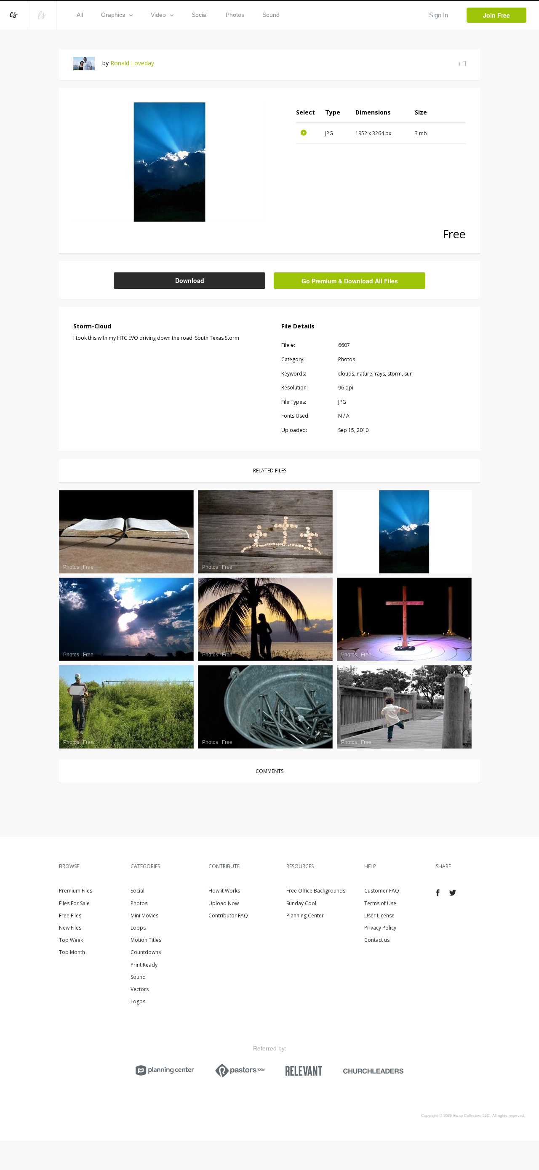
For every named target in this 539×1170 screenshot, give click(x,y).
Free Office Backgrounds (315, 890)
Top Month (72, 952)
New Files (70, 927)
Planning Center (305, 915)
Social (200, 14)
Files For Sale (74, 903)
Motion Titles (146, 939)
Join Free (496, 15)
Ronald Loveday (132, 63)
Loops (138, 927)
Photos (235, 14)
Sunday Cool (301, 903)
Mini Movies (144, 915)
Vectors (140, 989)
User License (379, 915)
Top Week (71, 939)
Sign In (438, 15)
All (80, 14)
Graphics (113, 14)
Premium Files (75, 890)
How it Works (224, 890)
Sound (271, 14)
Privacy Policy (380, 927)
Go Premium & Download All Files (350, 281)
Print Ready (144, 964)
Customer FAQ (381, 890)
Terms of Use (380, 903)
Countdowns (146, 952)
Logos (138, 1001)
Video (158, 14)
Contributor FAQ (228, 915)
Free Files (70, 915)
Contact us (377, 939)
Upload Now (223, 903)
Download (189, 280)
